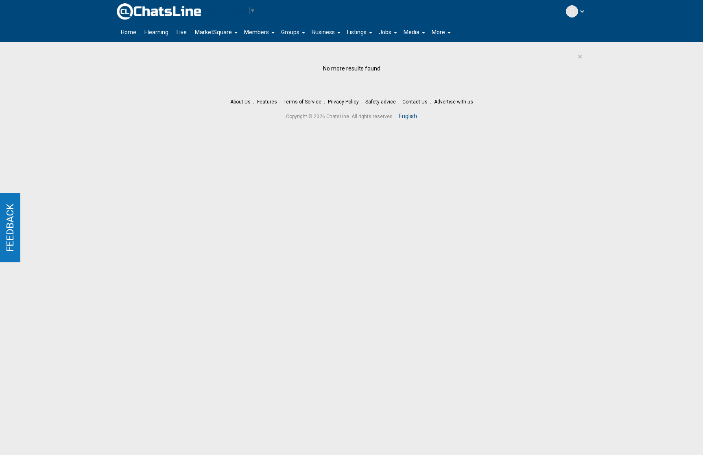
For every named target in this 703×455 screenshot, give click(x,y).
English (408, 116)
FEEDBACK (10, 228)
